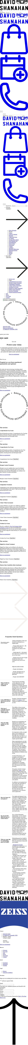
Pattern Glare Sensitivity (14, 289)
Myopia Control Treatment (15, 283)
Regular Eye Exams (17, 844)
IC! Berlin (11, 238)
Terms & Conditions (8, 972)
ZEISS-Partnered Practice (15, 292)
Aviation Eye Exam (13, 287)
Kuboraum (11, 245)
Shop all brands (12, 230)
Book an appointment (8, 328)
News (7, 295)
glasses (20, 700)
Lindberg (11, 247)
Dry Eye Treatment (13, 291)
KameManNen (12, 242)
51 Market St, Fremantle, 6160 (10, 329)
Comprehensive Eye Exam (15, 281)
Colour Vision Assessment (15, 285)
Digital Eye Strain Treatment (15, 288)
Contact (8, 297)
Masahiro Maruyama (14, 249)
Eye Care (9, 257)
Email (1, 983)
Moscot (10, 251)
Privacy (5, 971)
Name (1, 989)
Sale (7, 293)
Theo (10, 254)
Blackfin (11, 235)
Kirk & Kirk (12, 243)
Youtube (5, 965)
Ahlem (10, 233)
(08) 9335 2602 (6, 326)
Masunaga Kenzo (13, 250)
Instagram (5, 964)
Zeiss (20, 770)
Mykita (10, 253)
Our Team (8, 296)
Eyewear (8, 208)
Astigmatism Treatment (14, 284)
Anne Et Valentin (13, 234)
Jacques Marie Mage (14, 239)
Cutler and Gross (13, 237)
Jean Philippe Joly (13, 241)
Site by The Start (22, 996)
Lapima (11, 246)
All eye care (12, 279)
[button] (14, 593)
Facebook (5, 962)
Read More (16, 459)
